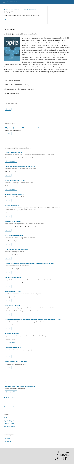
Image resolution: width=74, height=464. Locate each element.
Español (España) (9, 421)
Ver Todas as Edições (10, 398)
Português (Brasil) (10, 427)
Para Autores (7, 441)
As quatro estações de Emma (14, 194)
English (6, 418)
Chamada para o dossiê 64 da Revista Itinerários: (20, 10)
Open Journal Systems (11, 407)
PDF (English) (12, 161)
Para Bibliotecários (9, 444)
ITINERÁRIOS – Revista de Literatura (18, 2)
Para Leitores (7, 438)
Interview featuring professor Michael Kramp (20, 386)
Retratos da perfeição (33, 208)
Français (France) (9, 424)
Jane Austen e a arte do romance (16, 361)
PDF (9, 109)
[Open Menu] (4, 2)
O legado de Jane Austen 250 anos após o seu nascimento (24, 128)
